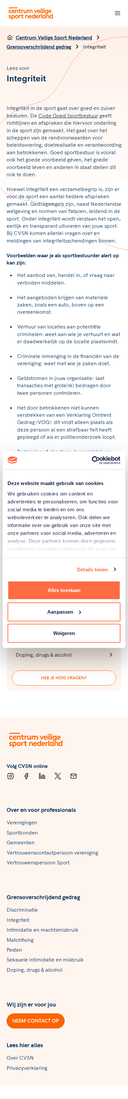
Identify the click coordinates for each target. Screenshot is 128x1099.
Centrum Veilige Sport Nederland (54, 37)
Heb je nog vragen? (64, 678)
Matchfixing (20, 940)
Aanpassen (60, 611)
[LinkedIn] (42, 776)
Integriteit (18, 920)
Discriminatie (22, 909)
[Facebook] (26, 776)
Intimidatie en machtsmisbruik (42, 929)
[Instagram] (10, 776)
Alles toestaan (64, 590)
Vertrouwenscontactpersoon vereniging (52, 852)
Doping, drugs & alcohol (34, 969)
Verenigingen (22, 822)
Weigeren (64, 633)
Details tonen (92, 569)
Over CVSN (20, 1057)
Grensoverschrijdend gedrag (39, 46)
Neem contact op (35, 1021)
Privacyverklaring (27, 1068)
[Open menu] (117, 13)
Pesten (14, 949)
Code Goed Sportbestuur (68, 115)
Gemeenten (20, 842)
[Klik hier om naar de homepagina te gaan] (31, 13)
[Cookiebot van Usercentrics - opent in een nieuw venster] (92, 460)
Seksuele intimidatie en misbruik (45, 959)
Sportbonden (22, 832)
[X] (58, 776)
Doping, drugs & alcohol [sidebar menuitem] (44, 654)
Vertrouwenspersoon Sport (38, 862)
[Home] (10, 37)
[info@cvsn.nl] (73, 776)
